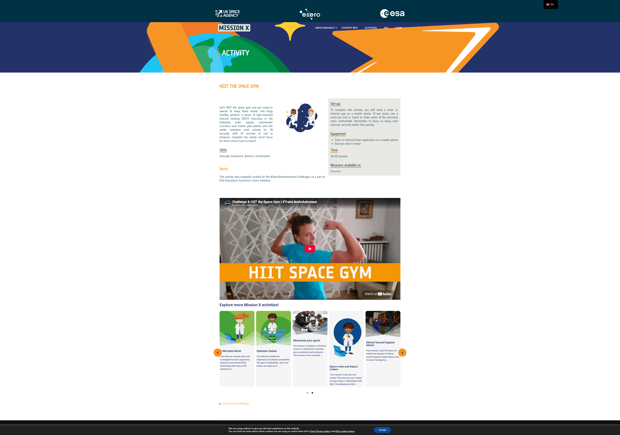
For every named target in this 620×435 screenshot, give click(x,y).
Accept (382, 429)
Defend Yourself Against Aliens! (380, 344)
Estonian (336, 171)
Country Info (350, 28)
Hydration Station (267, 351)
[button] (218, 353)
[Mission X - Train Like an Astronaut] (234, 28)
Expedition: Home (249, 180)
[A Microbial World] (237, 328)
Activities (371, 28)
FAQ (386, 28)
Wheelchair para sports (306, 340)
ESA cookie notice (345, 431)
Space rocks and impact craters (343, 368)
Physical (244, 403)
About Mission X (325, 28)
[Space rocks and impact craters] (346, 336)
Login (398, 28)
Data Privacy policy (320, 431)
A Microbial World (230, 351)
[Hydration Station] (273, 328)
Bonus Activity (230, 403)
